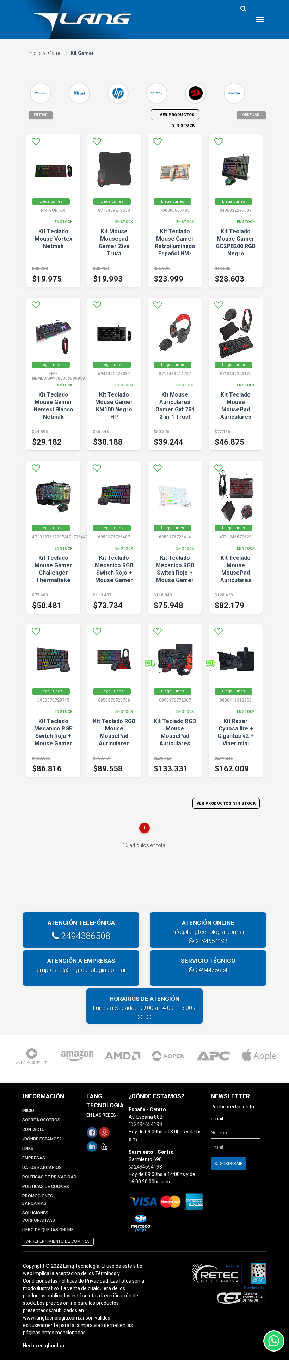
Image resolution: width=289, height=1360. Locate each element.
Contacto (33, 1129)
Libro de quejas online (48, 1229)
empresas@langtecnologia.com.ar (81, 969)
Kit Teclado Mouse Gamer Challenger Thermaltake (53, 569)
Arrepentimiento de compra (57, 1241)
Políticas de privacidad (49, 1177)
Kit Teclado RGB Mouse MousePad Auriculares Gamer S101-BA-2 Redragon (175, 739)
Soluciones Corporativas (38, 1216)
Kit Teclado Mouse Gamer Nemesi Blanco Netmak (53, 405)
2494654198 (210, 940)
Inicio (35, 53)
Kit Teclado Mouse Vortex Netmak (53, 238)
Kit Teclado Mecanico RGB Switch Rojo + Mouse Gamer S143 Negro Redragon (114, 576)
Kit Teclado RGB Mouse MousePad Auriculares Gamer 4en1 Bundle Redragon (114, 743)
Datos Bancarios (42, 1167)
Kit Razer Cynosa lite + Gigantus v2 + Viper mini (235, 732)
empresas (33, 1158)
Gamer (55, 53)
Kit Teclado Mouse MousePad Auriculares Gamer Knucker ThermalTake (236, 576)
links (27, 1148)
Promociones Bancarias (37, 1200)
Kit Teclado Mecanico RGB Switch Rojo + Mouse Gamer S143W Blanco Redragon (175, 576)
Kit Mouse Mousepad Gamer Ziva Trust (114, 242)
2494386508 (84, 936)
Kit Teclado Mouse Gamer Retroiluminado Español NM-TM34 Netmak (175, 246)
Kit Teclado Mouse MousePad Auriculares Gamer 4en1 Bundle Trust (236, 413)
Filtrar (40, 115)
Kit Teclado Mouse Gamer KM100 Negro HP (114, 405)
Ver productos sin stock (226, 803)
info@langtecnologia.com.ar (208, 931)
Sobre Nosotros (41, 1120)
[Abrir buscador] (243, 8)
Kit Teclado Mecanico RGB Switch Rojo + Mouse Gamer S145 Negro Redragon (53, 739)
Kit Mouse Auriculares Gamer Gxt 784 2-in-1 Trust (175, 405)
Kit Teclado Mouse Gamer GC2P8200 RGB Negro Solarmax (236, 246)
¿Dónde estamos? (42, 1139)
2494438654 (210, 969)
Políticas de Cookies (45, 1186)
